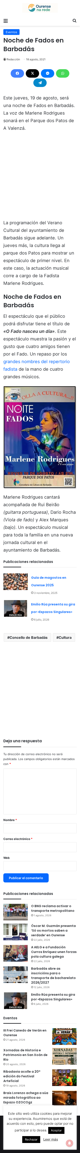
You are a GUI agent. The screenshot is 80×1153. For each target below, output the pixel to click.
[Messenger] (47, 73)
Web (6, 858)
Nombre (10, 820)
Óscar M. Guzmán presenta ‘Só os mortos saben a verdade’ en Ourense (53, 930)
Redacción (13, 59)
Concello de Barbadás (29, 637)
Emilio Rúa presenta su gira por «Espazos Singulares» (53, 996)
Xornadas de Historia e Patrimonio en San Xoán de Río (25, 1055)
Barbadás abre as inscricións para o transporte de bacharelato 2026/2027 (53, 975)
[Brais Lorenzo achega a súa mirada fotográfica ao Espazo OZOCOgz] (64, 1099)
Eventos (11, 32)
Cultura (65, 637)
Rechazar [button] (31, 1139)
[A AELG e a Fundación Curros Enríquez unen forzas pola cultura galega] (15, 953)
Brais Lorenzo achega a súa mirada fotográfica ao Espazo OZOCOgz (25, 1097)
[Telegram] (40, 83)
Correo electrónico (17, 839)
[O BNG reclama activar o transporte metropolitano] (15, 912)
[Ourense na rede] (40, 8)
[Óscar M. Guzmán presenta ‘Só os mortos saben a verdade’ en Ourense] (15, 932)
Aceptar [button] (56, 1130)
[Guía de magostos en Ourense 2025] (15, 581)
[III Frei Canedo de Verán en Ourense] (64, 1036)
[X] (32, 73)
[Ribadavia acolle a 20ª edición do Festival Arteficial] (64, 1077)
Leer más (50, 1139)
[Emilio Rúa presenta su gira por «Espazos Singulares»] (15, 608)
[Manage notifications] (69, 1143)
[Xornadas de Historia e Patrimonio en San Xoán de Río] (64, 1056)
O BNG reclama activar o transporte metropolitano (52, 908)
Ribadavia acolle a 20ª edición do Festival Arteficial (21, 1076)
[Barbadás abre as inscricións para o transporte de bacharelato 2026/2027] (15, 974)
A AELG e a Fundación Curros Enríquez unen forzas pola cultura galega (54, 952)
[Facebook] (17, 73)
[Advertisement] (40, 178)
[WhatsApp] (62, 73)
